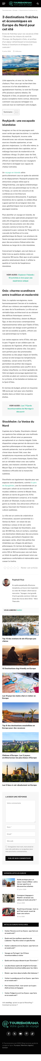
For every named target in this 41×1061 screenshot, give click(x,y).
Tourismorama (6, 10)
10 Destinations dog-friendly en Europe (19, 668)
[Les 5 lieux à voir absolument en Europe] (20, 772)
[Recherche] (37, 3)
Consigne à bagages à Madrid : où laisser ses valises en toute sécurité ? (26, 897)
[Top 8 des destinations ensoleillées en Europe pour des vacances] (20, 712)
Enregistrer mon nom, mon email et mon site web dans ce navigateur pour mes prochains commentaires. (19, 849)
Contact (5, 1047)
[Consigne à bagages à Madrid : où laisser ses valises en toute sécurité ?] (8, 898)
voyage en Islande (12, 172)
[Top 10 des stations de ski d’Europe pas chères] (20, 625)
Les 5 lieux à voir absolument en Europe (19, 785)
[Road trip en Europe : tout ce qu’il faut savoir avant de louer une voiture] (8, 912)
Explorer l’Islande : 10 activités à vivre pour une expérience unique (22, 278)
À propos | (17, 1045)
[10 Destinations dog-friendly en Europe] (20, 655)
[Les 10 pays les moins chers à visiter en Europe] (20, 683)
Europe (15, 10)
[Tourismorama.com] (20, 3)
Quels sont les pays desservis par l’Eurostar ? (21, 960)
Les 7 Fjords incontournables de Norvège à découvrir (20, 409)
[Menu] (3, 3)
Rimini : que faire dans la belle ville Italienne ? (21, 973)
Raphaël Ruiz (18, 580)
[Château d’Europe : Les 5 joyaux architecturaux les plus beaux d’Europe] (20, 742)
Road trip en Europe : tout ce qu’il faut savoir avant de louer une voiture (27, 911)
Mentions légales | (27, 1045)
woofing (9, 1002)
